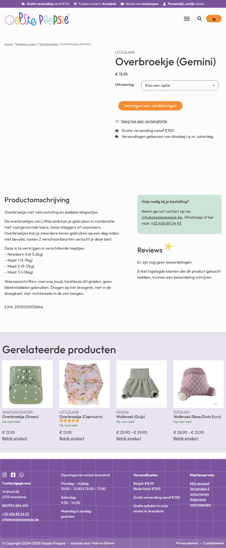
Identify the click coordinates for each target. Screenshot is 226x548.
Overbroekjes (48, 44)
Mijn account (200, 483)
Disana (122, 413)
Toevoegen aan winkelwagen (150, 106)
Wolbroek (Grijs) (130, 416)
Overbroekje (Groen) (20, 416)
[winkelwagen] (214, 18)
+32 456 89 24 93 (166, 223)
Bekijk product (14, 438)
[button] (141, 121)
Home (8, 44)
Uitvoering (124, 84)
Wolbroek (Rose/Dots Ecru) (197, 416)
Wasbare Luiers (26, 44)
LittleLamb (125, 53)
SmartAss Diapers (17, 413)
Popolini (181, 413)
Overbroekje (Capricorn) (80, 416)
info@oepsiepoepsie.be (162, 217)
